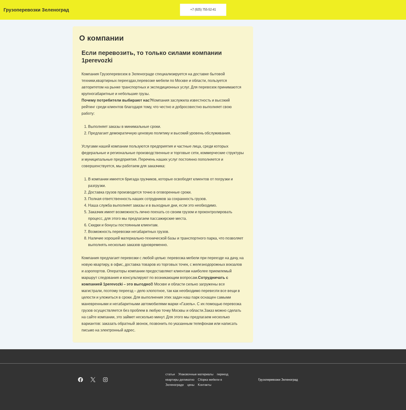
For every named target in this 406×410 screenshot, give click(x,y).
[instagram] (105, 380)
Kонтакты (204, 385)
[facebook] (80, 380)
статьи (170, 374)
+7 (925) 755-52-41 (203, 9)
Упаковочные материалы (195, 374)
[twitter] (93, 380)
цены (190, 385)
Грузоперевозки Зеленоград (36, 9)
